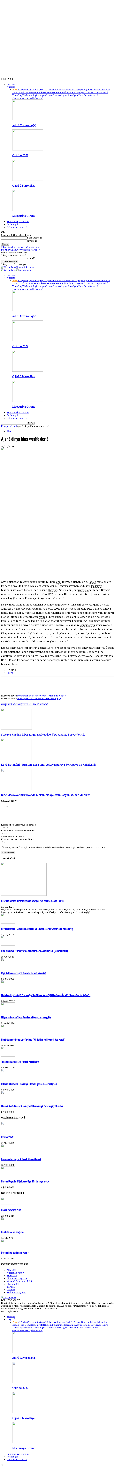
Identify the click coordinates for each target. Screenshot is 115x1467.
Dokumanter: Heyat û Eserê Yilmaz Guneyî (21, 1159)
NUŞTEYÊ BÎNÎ (9, 704)
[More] (46, 682)
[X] (15, 682)
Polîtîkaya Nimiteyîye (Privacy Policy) (20, 249)
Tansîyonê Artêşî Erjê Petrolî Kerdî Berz (20, 1061)
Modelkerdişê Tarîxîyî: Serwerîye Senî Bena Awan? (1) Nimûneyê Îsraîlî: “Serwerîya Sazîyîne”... (45, 995)
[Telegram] (36, 682)
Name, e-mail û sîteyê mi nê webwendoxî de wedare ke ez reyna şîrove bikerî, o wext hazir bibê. (55, 847)
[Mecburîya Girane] (27, 210)
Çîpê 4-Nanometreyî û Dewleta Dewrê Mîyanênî (23, 973)
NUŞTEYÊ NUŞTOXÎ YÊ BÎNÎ (32, 704)
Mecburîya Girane (23, 215)
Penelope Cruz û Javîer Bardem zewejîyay (39, 698)
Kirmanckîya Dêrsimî (18, 221)
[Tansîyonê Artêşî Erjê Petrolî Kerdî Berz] (8, 1055)
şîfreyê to (32, 240)
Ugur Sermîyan (69, 95)
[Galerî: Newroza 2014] (8, 1203)
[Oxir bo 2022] (27, 149)
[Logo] (8, 269)
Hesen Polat (37, 92)
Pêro (15, 89)
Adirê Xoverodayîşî (24, 125)
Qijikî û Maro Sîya (23, 185)
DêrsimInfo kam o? (17, 227)
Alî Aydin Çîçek (25, 89)
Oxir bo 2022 (20, 155)
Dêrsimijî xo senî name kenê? (15, 1252)
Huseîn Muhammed (54, 92)
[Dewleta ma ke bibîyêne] (8, 1226)
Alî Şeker (48, 89)
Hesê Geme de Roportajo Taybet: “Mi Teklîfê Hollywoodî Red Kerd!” (33, 1039)
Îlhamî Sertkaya (92, 92)
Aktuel (13, 426)
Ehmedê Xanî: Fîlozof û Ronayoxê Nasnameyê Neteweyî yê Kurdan (32, 1106)
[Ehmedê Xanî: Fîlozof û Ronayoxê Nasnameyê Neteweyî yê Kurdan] (8, 1100)
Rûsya (10, 672)
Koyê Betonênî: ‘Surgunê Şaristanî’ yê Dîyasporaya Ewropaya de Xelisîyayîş (48, 764)
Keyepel (11, 84)
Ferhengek (12, 224)
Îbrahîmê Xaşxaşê (74, 92)
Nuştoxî (11, 86)
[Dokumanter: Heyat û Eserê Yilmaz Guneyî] (8, 1153)
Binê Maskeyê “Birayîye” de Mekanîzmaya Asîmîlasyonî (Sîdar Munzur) (45, 795)
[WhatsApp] (26, 682)
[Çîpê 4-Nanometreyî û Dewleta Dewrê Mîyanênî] (8, 967)
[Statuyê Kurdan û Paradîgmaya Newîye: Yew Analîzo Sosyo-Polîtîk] (16, 728)
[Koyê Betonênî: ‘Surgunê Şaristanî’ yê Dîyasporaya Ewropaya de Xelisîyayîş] (16, 759)
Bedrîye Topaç (73, 89)
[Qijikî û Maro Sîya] (27, 179)
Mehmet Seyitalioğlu (34, 95)
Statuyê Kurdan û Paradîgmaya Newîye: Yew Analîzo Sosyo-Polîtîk (43, 734)
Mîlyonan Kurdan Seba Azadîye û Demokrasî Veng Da (26, 1017)
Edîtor (100, 89)
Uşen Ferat (84, 95)
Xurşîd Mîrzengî (34, 98)
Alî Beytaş (38, 89)
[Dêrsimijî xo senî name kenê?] (8, 1246)
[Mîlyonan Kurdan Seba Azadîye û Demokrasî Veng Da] (8, 1011)
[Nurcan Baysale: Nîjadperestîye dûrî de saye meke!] (8, 1175)
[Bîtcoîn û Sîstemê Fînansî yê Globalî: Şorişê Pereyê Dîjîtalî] (8, 1077)
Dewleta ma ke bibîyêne (12, 1232)
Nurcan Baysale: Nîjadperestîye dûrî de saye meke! (25, 1181)
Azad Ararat (59, 89)
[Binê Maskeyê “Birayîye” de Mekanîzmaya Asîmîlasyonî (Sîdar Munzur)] (16, 789)
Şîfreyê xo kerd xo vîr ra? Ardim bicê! (21, 247)
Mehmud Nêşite (53, 95)
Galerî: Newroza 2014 (11, 1210)
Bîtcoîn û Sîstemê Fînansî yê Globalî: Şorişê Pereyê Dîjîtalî (29, 1084)
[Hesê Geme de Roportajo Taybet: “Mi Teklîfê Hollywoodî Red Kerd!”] (8, 1033)
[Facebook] (5, 682)
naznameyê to (34, 237)
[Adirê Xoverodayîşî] (27, 119)
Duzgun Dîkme (89, 89)
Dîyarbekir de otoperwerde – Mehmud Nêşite (41, 695)
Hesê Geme (25, 92)
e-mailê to (32, 258)
